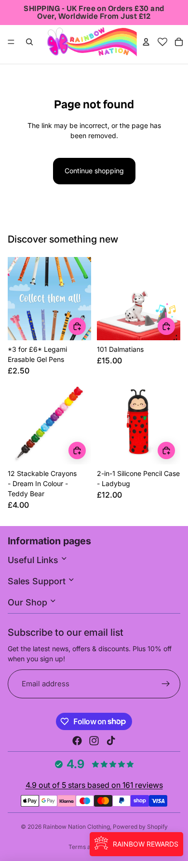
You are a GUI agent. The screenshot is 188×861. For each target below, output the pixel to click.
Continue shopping (94, 171)
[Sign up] (166, 684)
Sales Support (38, 581)
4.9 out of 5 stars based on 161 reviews (94, 785)
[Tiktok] (111, 740)
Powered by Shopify (140, 826)
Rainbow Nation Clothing (76, 826)
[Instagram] (94, 740)
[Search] (29, 41)
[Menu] (11, 42)
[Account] (146, 41)
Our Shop (29, 602)
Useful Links (34, 560)
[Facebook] (77, 740)
